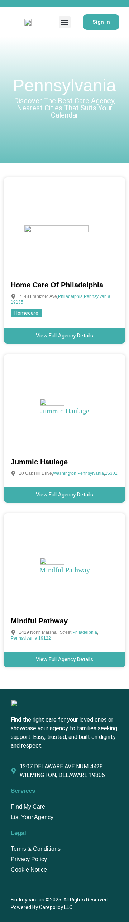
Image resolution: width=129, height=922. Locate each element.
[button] (65, 22)
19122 (44, 638)
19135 (17, 302)
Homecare (26, 313)
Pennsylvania (97, 296)
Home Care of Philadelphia (57, 285)
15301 (111, 473)
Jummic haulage (39, 462)
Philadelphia (70, 296)
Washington (64, 473)
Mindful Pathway (39, 621)
